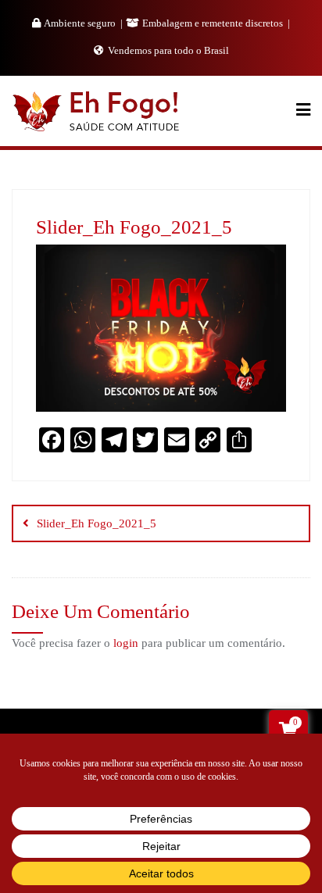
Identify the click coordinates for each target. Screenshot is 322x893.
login (125, 643)
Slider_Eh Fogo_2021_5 (96, 523)
